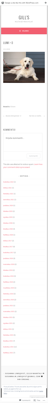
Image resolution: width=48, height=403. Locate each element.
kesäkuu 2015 (8, 341)
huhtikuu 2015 (8, 353)
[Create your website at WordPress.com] (24, 3)
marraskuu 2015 (8, 311)
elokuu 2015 (7, 329)
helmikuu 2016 (8, 294)
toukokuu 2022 (8, 182)
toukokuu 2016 (8, 276)
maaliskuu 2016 (8, 288)
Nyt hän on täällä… (36, 116)
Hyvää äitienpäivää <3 (13, 116)
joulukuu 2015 (8, 305)
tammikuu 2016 (8, 300)
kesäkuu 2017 (8, 246)
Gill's (24, 17)
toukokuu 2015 (8, 347)
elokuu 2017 (7, 241)
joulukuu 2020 (8, 205)
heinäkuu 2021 (8, 194)
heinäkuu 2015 (8, 335)
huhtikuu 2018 (8, 235)
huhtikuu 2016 (8, 282)
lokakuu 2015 (7, 317)
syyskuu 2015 (7, 323)
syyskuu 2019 (7, 217)
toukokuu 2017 (8, 252)
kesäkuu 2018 (8, 229)
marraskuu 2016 (8, 264)
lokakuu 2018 (7, 223)
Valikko (25, 31)
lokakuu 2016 (7, 270)
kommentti (33, 156)
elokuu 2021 (7, 188)
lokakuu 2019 (7, 211)
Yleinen (12, 107)
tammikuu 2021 (8, 199)
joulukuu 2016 (8, 258)
